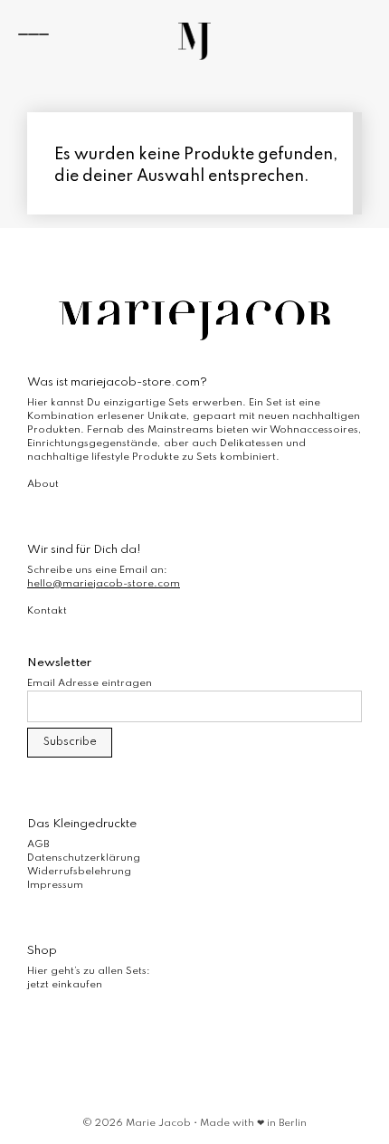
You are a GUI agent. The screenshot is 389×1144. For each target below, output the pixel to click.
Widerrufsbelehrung (79, 871)
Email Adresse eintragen (89, 683)
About (43, 484)
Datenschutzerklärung (83, 858)
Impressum (55, 885)
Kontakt (47, 610)
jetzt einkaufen (64, 984)
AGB (38, 844)
